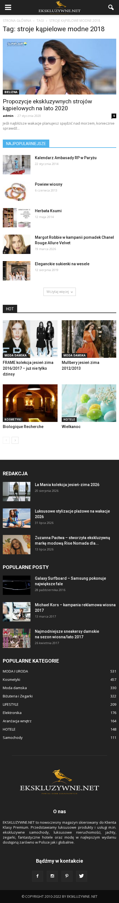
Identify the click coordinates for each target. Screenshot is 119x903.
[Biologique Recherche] (30, 403)
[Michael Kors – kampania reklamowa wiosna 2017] (16, 611)
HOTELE (69, 419)
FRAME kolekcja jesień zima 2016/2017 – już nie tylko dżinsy (28, 368)
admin (8, 116)
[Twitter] (81, 876)
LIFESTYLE (11, 704)
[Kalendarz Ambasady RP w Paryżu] (16, 164)
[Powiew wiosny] (16, 191)
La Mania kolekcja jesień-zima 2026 (67, 484)
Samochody (13, 737)
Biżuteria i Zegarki (18, 696)
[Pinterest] (67, 876)
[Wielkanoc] (89, 403)
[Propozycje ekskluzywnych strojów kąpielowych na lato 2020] (59, 67)
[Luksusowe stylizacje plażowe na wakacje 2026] (16, 518)
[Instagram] (52, 876)
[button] (111, 7)
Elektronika (12, 712)
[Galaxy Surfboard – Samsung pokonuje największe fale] (16, 585)
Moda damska (15, 355)
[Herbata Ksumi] (16, 217)
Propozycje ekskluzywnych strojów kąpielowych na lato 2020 (47, 105)
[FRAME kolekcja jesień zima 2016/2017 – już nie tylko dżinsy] (30, 339)
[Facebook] (37, 876)
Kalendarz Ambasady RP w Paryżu (66, 158)
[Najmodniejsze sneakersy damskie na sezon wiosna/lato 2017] (16, 638)
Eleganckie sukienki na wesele (62, 264)
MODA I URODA (15, 671)
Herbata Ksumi (48, 211)
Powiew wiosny (48, 184)
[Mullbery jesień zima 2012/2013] (89, 339)
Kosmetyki (12, 419)
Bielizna (10, 92)
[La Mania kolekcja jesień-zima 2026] (16, 491)
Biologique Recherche (23, 426)
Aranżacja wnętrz (17, 720)
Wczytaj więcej (57, 291)
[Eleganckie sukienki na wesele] (16, 270)
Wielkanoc (71, 426)
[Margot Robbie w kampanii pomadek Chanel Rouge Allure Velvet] (16, 244)
